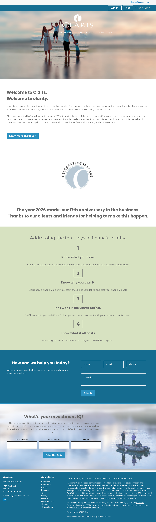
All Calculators (47, 507)
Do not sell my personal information (86, 508)
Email (86, 439)
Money (44, 496)
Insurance (45, 490)
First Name (22, 439)
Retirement (46, 482)
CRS (128, 8)
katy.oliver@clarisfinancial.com (16, 495)
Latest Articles (47, 501)
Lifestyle (44, 498)
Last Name (54, 439)
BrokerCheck (126, 478)
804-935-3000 (143, 8)
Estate (44, 487)
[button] (49, 32)
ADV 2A (114, 8)
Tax (42, 493)
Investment (46, 484)
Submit (87, 393)
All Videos (45, 504)
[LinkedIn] (4, 499)
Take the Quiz (53, 455)
